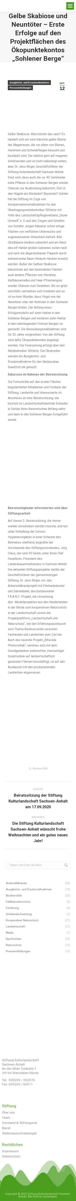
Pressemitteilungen (20, 88)
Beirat (6, 1128)
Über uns (8, 1112)
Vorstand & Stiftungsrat (19, 1123)
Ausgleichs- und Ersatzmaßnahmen (29, 82)
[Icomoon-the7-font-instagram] (10, 1093)
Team (6, 1118)
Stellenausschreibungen (19, 1133)
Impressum (10, 1151)
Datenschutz (11, 1156)
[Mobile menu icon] (70, 6)
